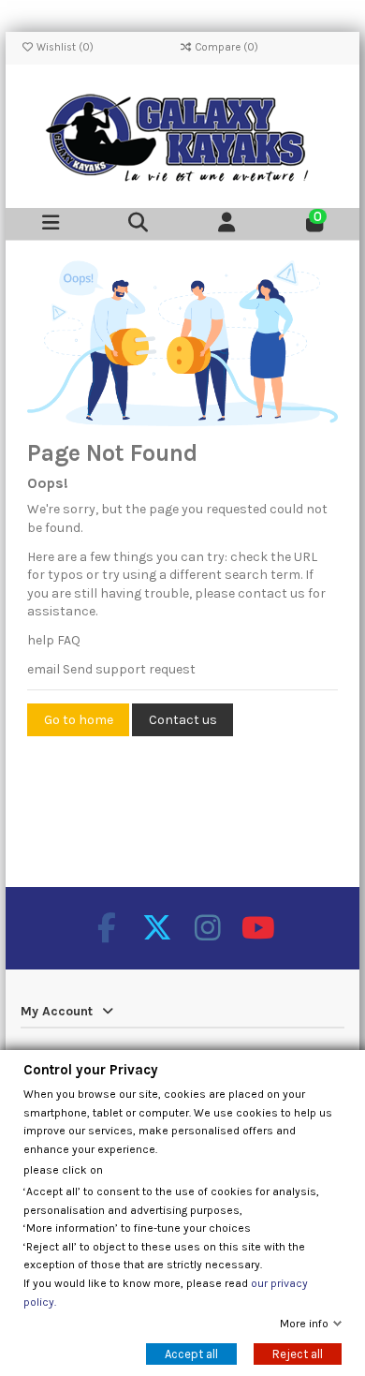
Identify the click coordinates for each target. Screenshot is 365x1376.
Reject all (297, 1354)
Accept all (191, 1354)
